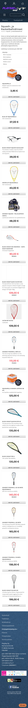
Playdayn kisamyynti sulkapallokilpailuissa (9, 629)
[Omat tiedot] (14, 3)
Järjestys (4, 52)
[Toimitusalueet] (5, 3)
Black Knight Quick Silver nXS (12, 282)
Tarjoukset (5, 615)
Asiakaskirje (6, 622)
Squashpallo (6, 83)
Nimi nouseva (7, 54)
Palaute (4, 632)
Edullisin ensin (7, 59)
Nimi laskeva (7, 57)
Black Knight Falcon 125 (10, 590)
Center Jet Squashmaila (10, 182)
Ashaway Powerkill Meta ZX (11, 351)
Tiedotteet (5, 619)
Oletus (5, 64)
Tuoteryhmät (18, 20)
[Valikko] (27, 20)
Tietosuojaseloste (8, 626)
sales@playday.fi (8, 663)
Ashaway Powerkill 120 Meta (11, 522)
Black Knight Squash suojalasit (13, 147)
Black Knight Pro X (8, 456)
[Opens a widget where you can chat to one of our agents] (23, 705)
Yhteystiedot (6, 636)
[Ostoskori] (22, 3)
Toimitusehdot (7, 639)
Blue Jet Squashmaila (9, 116)
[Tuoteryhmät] (4, 15)
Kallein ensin (7, 61)
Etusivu (5, 20)
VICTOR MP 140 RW (7, 320)
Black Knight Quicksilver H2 (11, 421)
